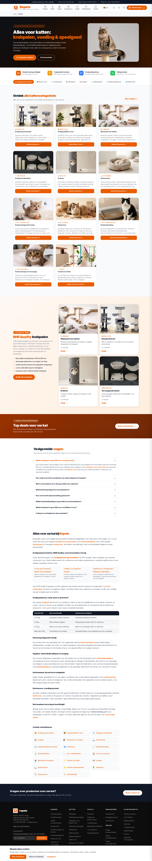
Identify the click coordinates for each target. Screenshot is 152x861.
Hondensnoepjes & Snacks (57, 831)
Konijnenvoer (110, 814)
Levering (127, 824)
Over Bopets (128, 817)
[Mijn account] (119, 8)
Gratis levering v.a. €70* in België (43, 2)
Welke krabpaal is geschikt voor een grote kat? (55, 460)
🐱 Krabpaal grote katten (23, 82)
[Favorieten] (124, 8)
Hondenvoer (55, 826)
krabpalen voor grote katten (96, 467)
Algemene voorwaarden (128, 839)
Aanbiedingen (128, 831)
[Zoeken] (114, 8)
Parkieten (90, 814)
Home (15, 14)
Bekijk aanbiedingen (126, 426)
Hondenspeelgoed (57, 835)
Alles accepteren (18, 856)
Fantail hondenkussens (111, 837)
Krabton (67, 572)
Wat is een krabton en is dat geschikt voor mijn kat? (57, 484)
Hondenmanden (56, 814)
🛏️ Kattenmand (97, 82)
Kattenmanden (46, 57)
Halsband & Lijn (56, 839)
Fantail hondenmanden (56, 822)
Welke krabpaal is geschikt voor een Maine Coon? (56, 507)
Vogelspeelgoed (93, 833)
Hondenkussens (56, 817)
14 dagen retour (129, 827)
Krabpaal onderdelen (101, 572)
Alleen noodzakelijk (36, 856)
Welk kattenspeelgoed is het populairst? (52, 490)
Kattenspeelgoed (75, 836)
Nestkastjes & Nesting (94, 826)
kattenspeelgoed (88, 542)
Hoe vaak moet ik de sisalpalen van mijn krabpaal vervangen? (61, 478)
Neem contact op (132, 793)
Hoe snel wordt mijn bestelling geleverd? (53, 496)
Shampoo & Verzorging (55, 843)
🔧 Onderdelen (56, 82)
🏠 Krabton (83, 82)
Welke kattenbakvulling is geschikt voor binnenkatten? (58, 501)
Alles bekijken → (131, 99)
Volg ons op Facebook (21, 826)
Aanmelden (42, 838)
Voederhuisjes (92, 823)
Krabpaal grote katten (76, 817)
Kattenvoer (73, 840)
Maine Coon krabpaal (43, 572)
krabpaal (45, 602)
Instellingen (51, 856)
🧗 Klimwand (70, 82)
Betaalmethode (129, 821)
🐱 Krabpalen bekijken (25, 57)
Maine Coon (72, 469)
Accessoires (110, 821)
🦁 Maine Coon (42, 82)
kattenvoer (58, 544)
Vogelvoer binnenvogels (92, 818)
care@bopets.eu (32, 822)
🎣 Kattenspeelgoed (114, 82)
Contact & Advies (130, 814)
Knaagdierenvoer (112, 817)
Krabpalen (72, 814)
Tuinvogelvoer (92, 830)
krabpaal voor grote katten (66, 542)
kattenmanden (110, 677)
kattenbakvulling (104, 658)
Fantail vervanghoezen (111, 842)
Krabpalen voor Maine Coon (74, 822)
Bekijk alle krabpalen (24, 377)
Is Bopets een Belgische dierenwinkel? (52, 513)
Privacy (126, 834)
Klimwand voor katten (76, 843)
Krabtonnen (73, 830)
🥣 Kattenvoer (130, 82)
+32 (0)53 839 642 (19, 822)
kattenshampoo (43, 667)
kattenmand (38, 544)
